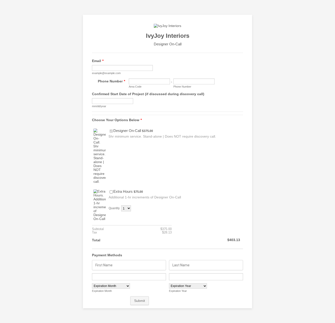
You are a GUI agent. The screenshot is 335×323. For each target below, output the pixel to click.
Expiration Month (102, 290)
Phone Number (111, 81)
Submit (139, 301)
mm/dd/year (99, 106)
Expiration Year (178, 290)
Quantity (114, 208)
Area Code (135, 86)
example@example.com (106, 73)
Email (97, 61)
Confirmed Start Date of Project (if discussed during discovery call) (148, 94)
